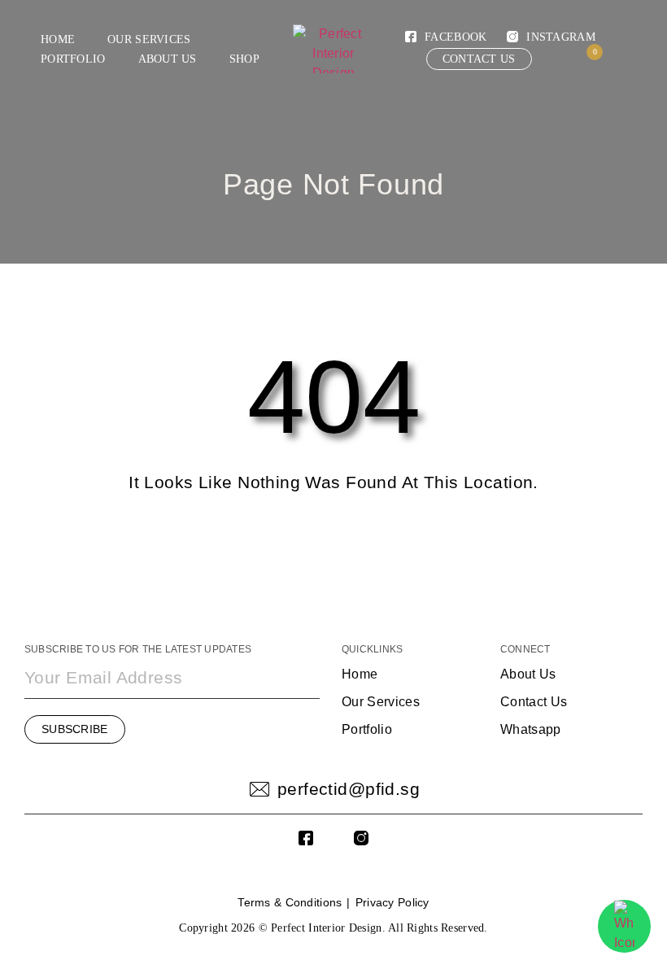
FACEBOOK (455, 37)
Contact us (479, 59)
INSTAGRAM (560, 37)
